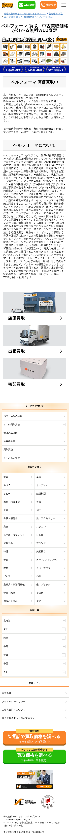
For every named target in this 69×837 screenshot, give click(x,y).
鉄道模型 (41, 493)
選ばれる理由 (11, 433)
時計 (6, 551)
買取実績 (8, 449)
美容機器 (41, 551)
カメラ (7, 485)
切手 (38, 510)
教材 (6, 568)
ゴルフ (7, 576)
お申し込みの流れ (13, 416)
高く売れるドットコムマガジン (18, 718)
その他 (39, 592)
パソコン (41, 526)
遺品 (38, 601)
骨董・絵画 (9, 592)
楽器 (38, 477)
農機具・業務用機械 (14, 584)
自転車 (39, 535)
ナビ (6, 559)
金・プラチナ (43, 584)
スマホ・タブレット (14, 535)
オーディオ (42, 485)
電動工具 (8, 543)
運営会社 (6, 693)
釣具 (38, 576)
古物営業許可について (13, 709)
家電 (6, 477)
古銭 (38, 501)
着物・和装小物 (12, 501)
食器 (6, 510)
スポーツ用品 (43, 568)
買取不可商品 (11, 601)
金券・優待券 (11, 518)
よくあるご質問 (12, 457)
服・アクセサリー (45, 518)
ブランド (41, 543)
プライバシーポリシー (13, 701)
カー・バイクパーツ (46, 559)
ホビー (7, 493)
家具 (6, 526)
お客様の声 (9, 441)
